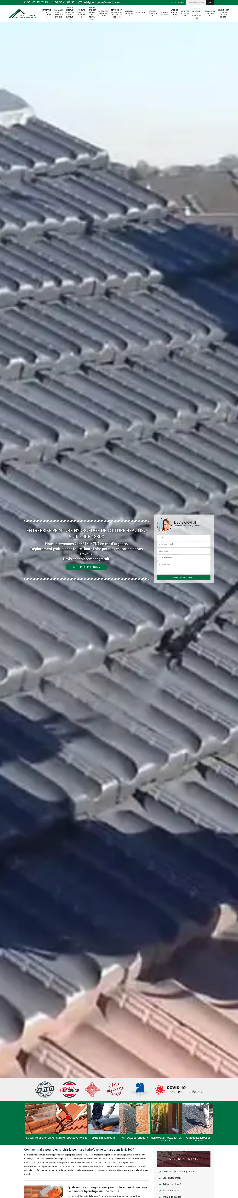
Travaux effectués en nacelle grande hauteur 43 (69, 13)
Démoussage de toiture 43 (210, 13)
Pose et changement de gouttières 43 (197, 13)
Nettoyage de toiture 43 (185, 13)
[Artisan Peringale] (22, 13)
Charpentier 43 (141, 14)
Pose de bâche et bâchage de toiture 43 (92, 13)
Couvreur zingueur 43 (153, 13)
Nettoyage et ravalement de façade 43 (103, 13)
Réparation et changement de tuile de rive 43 (223, 13)
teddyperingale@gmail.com (101, 2)
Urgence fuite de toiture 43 (174, 13)
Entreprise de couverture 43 (46, 13)
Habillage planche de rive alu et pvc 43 (58, 13)
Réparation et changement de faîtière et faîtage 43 (116, 13)
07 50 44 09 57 (64, 2)
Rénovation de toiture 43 (129, 13)
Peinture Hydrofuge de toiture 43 (81, 13)
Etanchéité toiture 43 (164, 14)
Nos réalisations (86, 567)
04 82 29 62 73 (38, 2)
